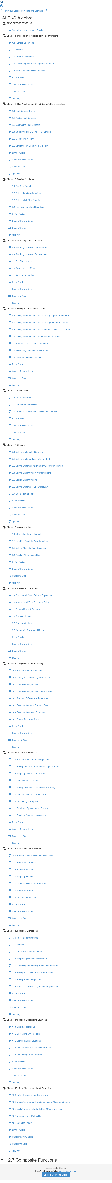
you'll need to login (67, 1170)
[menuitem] (2, 6)
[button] (2, 2)
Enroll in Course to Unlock (56, 1174)
